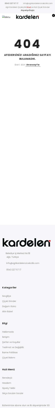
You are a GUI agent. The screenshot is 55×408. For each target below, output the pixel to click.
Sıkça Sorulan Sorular (12, 393)
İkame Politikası (10, 352)
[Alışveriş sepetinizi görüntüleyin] (51, 17)
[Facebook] (5, 276)
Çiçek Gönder (9, 301)
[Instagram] (23, 276)
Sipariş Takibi (8, 388)
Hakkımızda (8, 331)
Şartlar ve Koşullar (11, 342)
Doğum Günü (9, 306)
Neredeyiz (7, 377)
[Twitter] (11, 276)
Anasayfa (33, 64)
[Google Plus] (17, 276)
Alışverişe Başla (27, 10)
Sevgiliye (6, 296)
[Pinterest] (29, 276)
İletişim (5, 337)
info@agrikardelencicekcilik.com (22, 263)
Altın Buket (7, 311)
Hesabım (6, 382)
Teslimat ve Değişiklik (13, 347)
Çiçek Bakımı (8, 357)
